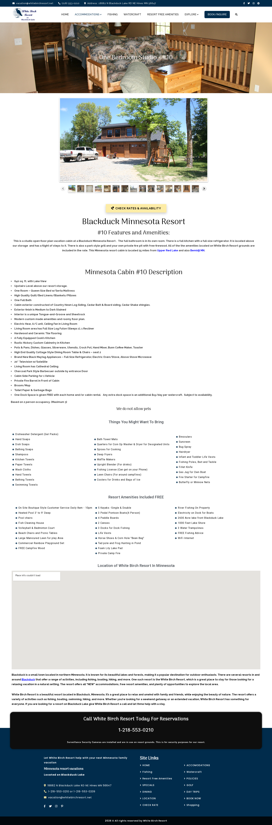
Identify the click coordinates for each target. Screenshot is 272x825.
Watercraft (194, 772)
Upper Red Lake (167, 250)
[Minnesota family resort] (24, 14)
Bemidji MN (197, 250)
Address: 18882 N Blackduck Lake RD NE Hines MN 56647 (121, 3)
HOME (146, 765)
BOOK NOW (194, 798)
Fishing (147, 772)
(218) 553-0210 (70, 3)
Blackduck (28, 679)
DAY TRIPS (193, 791)
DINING (147, 791)
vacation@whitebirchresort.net (34, 3)
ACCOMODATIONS (198, 765)
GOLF (190, 785)
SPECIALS (148, 785)
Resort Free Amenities (157, 778)
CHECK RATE (150, 805)
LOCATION (149, 798)
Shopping (193, 805)
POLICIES (192, 778)
